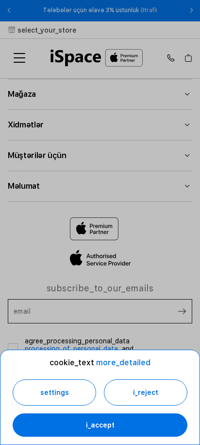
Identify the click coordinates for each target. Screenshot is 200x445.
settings (54, 392)
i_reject (145, 392)
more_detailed (123, 362)
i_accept (100, 425)
